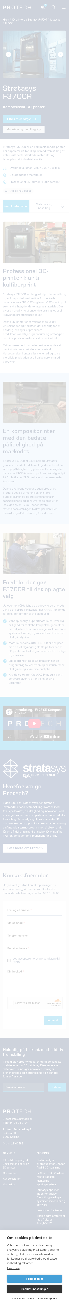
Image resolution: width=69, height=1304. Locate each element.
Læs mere (13, 1268)
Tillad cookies (34, 1278)
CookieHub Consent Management (40, 1298)
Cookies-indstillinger (34, 1289)
